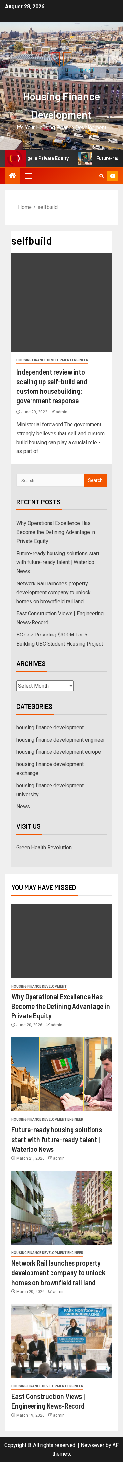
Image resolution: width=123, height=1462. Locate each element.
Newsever (92, 1445)
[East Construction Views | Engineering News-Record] (61, 1341)
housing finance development (50, 727)
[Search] (101, 176)
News (23, 806)
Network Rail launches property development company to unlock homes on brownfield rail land (53, 593)
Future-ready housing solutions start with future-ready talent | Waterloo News (57, 562)
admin (61, 412)
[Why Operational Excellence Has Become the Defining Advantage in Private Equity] (61, 941)
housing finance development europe (58, 752)
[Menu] (27, 176)
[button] (27, 176)
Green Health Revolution (44, 847)
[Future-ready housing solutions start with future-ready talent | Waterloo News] (61, 1074)
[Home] (12, 176)
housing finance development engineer (52, 360)
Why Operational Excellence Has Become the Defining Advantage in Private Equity (55, 532)
